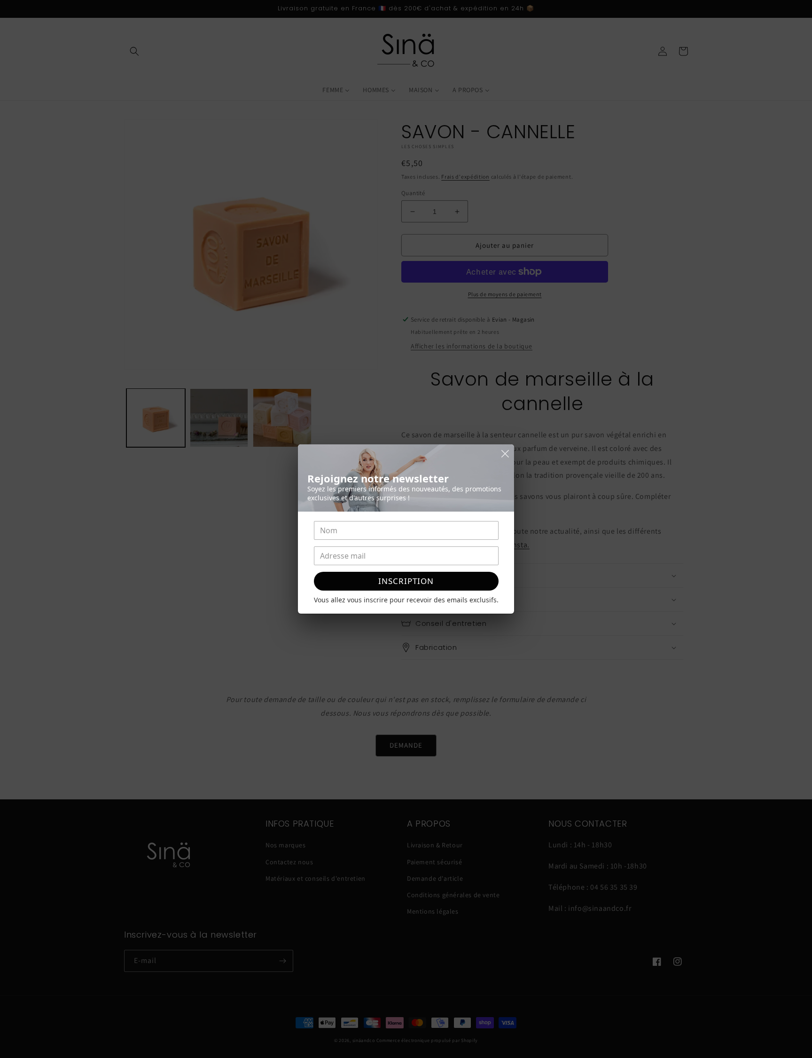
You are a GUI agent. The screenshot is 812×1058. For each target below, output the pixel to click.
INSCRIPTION (406, 581)
